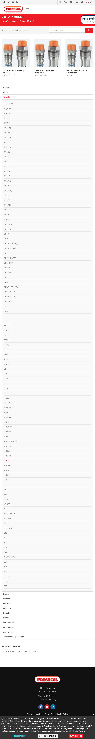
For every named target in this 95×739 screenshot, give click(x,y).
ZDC (5, 567)
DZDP (6, 311)
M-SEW (7, 403)
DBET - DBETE (10, 258)
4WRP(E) (7, 171)
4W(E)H (7, 123)
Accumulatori (8, 627)
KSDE (6, 359)
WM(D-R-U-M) (9, 513)
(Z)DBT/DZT (9, 104)
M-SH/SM (8, 407)
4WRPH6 (7, 181)
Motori (6, 92)
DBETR (7, 267)
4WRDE (7, 142)
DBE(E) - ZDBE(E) (11, 243)
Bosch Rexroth (9, 651)
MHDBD (7, 446)
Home (4, 21)
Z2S (5, 542)
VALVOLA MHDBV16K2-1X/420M (13, 71)
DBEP (6, 253)
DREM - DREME (10, 296)
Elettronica (7, 603)
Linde (34, 651)
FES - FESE (8, 330)
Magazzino (13, 21)
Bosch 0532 (8, 219)
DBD (6, 239)
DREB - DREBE (10, 292)
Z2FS (6, 538)
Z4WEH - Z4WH (10, 557)
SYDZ (6, 499)
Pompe (6, 87)
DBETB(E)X (8, 263)
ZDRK (6, 581)
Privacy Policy (50, 714)
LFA (5, 374)
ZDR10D (7, 576)
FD (5, 321)
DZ (5, 306)
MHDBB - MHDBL (11, 441)
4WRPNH (7, 186)
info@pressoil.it (49, 688)
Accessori (7, 608)
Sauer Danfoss (23, 651)
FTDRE (6, 340)
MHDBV (30, 21)
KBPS (6, 354)
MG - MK (7, 422)
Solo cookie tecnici (47, 736)
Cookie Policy (62, 714)
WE (5, 509)
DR (5, 277)
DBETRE (7, 272)
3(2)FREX (7, 108)
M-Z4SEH (7, 417)
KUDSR (7, 364)
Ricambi (6, 613)
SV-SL (6, 494)
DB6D (6, 234)
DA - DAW (8, 224)
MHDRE (7, 465)
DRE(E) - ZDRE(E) (11, 287)
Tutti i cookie (76, 736)
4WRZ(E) (7, 205)
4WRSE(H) (8, 190)
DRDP (6, 282)
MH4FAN (7, 431)
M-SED (6, 398)
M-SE (6, 393)
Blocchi (6, 617)
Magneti (6, 598)
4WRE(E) (7, 147)
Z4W (6, 552)
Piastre (6, 594)
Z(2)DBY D (8, 528)
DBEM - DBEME (10, 248)
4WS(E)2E (8, 210)
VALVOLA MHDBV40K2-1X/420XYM (45, 71)
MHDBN (7, 456)
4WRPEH (7, 176)
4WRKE (7, 157)
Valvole (22, 21)
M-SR (6, 412)
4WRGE (7, 152)
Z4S (5, 547)
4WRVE (7, 200)
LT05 (6, 378)
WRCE (6, 523)
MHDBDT (8, 451)
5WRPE (7, 214)
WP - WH (7, 518)
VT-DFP (7, 504)
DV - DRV (7, 301)
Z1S (5, 533)
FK (5, 335)
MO (5, 480)
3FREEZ (7, 113)
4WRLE (7, 166)
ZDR (5, 571)
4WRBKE (7, 137)
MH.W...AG (8, 427)
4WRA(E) (7, 128)
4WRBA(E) (8, 132)
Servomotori (8, 622)
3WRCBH (7, 118)
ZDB (6, 562)
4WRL (6, 161)
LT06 (6, 383)
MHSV (6, 475)
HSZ (5, 349)
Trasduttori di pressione (13, 636)
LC (5, 369)
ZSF (5, 586)
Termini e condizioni (35, 714)
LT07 (6, 388)
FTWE (6, 345)
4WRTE (7, 195)
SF (5, 489)
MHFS (6, 470)
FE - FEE (7, 325)
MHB (6, 436)
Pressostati (8, 632)
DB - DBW (8, 229)
